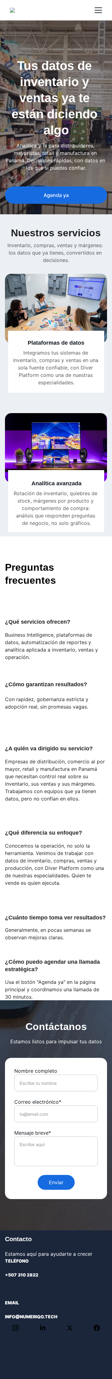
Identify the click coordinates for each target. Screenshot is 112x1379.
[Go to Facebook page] (97, 1328)
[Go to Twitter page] (73, 1328)
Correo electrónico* (37, 1102)
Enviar (56, 1182)
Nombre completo (35, 1071)
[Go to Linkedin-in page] (46, 1328)
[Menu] (98, 10)
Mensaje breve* (32, 1133)
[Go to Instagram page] (18, 1328)
